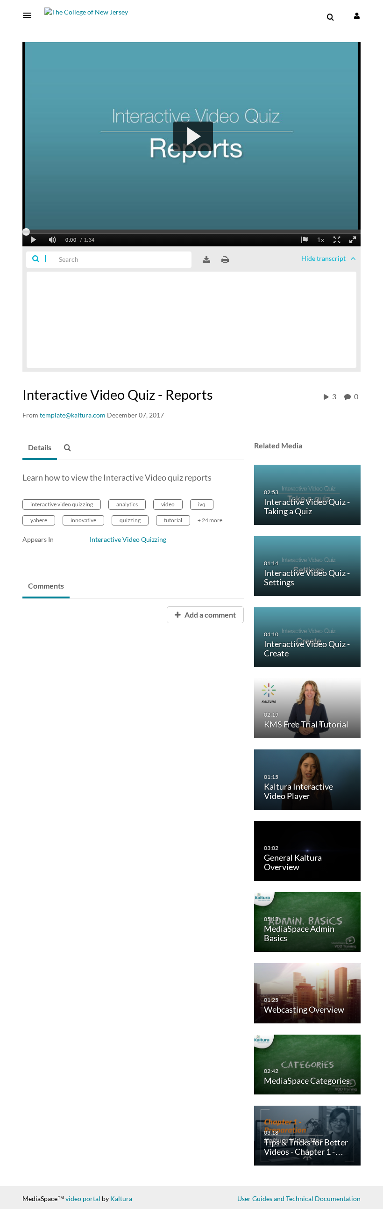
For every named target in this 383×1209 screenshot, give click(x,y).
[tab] (39, 448)
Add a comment (209, 614)
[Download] (206, 259)
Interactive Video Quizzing (128, 539)
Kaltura (121, 1198)
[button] (29, 15)
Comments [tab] (46, 585)
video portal (82, 1198)
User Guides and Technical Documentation (299, 1198)
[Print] (225, 259)
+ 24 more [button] (210, 520)
